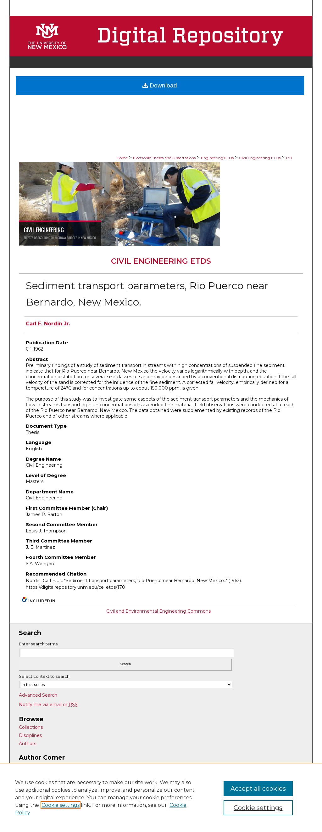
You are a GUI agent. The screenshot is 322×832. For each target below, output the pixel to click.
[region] (161, 797)
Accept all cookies (258, 788)
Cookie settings (61, 805)
